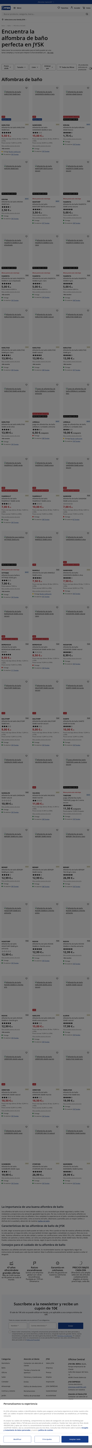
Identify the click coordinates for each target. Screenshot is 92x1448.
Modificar (17, 1439)
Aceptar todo (74, 1439)
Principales (47, 1439)
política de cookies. (45, 1430)
